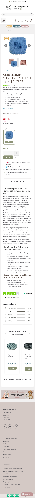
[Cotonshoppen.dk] (17, 7)
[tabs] (31, 21)
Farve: (6, 129)
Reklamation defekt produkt (10, 476)
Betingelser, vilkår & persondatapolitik (12, 468)
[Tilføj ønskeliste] (16, 157)
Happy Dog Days (7, 454)
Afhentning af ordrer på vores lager (11, 484)
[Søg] (32, 14)
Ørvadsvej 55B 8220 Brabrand (6, 416)
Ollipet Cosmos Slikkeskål (12, 356)
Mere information (8, 108)
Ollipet (8, 71)
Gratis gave (25, 26)
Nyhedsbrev (6, 457)
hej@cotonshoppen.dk (9, 409)
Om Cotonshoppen (8, 444)
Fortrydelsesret (6, 487)
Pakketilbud (17, 26)
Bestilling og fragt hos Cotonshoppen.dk (13, 471)
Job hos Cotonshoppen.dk (9, 449)
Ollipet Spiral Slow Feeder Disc (28, 356)
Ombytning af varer (8, 482)
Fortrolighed (6, 474)
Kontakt (5, 452)
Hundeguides (6, 441)
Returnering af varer (8, 479)
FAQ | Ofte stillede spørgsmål (10, 438)
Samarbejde (6, 446)
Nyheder (9, 26)
